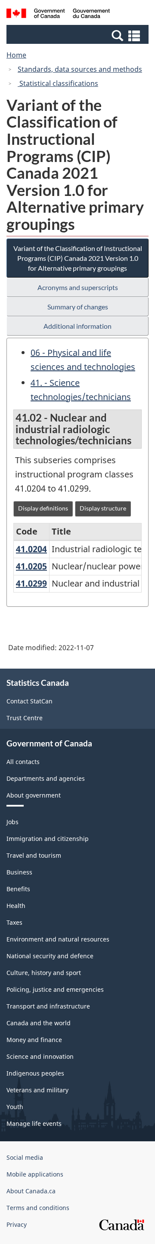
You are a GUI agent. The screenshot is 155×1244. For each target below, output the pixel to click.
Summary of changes (77, 307)
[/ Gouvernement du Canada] (58, 15)
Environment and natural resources (57, 939)
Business (19, 872)
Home (16, 55)
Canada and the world (38, 1023)
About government (33, 795)
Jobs (12, 822)
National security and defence (49, 956)
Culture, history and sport (43, 973)
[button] (79, 35)
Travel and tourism (33, 855)
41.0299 (31, 583)
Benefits (18, 889)
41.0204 (31, 549)
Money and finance (34, 1040)
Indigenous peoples (35, 1073)
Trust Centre (24, 718)
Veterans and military (37, 1090)
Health (15, 906)
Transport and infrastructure (48, 1006)
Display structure (103, 508)
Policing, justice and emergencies (55, 989)
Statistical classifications (58, 83)
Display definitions (43, 508)
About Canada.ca (31, 1191)
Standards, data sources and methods (80, 69)
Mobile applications (34, 1174)
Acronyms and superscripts (77, 287)
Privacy (16, 1224)
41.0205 (31, 566)
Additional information (77, 326)
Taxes (14, 922)
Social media (24, 1157)
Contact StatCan (29, 701)
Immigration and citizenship (47, 838)
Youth (14, 1107)
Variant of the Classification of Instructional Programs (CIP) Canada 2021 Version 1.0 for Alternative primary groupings (77, 258)
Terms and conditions (37, 1208)
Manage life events (34, 1123)
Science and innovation (40, 1056)
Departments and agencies (45, 778)
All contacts (23, 762)
